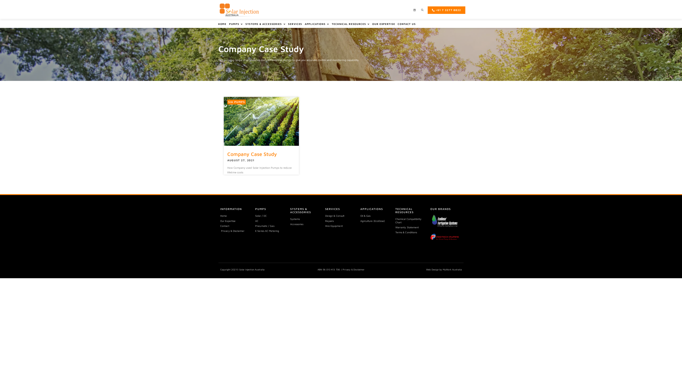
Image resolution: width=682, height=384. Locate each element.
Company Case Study (252, 154)
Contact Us (407, 23)
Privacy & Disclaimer (353, 269)
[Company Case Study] (261, 121)
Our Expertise (383, 23)
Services (295, 23)
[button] (422, 10)
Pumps (234, 23)
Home (222, 23)
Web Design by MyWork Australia (444, 269)
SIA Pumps (236, 101)
